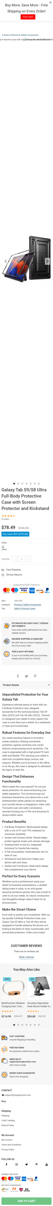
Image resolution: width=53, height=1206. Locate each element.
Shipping (5, 1115)
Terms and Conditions (11, 1145)
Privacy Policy (7, 1149)
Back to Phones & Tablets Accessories (21, 35)
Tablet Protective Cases (24, 608)
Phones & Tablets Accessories (27, 604)
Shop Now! (28, 16)
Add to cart (26, 1201)
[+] (28, 559)
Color (4, 542)
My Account (6, 1140)
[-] (14, 559)
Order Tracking (8, 1120)
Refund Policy (7, 1125)
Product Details (11, 685)
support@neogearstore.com (17, 1095)
